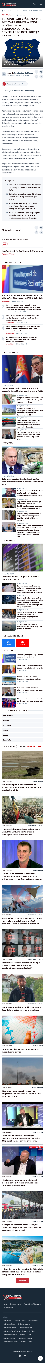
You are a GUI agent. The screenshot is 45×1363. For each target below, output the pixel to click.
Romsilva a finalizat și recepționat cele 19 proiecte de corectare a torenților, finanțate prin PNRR (23, 206)
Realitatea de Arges (24, 1324)
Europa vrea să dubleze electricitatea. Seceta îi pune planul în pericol (29, 626)
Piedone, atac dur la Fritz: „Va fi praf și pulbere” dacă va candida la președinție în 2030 (30, 493)
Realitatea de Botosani (10, 1335)
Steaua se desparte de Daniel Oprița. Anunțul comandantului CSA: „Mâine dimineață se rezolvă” (21, 339)
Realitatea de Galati (25, 1335)
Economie (9, 312)
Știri (11, 11)
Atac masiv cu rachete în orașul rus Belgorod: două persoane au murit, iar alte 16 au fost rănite (21, 1094)
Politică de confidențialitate (32, 1304)
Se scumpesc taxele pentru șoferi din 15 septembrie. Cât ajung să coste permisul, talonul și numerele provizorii (29, 589)
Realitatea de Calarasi (9, 1328)
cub (4, 244)
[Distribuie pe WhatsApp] (36, 77)
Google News (8, 254)
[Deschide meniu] (40, 4)
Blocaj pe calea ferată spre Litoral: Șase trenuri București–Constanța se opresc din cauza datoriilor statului (22, 1227)
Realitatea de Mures (23, 73)
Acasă (5, 11)
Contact (5, 1304)
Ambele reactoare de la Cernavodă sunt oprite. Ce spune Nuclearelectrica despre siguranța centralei (23, 318)
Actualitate (17, 11)
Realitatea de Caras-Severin (11, 1331)
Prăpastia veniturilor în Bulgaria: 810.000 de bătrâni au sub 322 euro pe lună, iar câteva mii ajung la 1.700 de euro (22, 1272)
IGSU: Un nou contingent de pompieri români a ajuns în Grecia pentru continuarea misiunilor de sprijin (24, 215)
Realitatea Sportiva (20, 1320)
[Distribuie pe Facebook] (41, 72)
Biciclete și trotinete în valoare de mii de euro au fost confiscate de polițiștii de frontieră (30, 615)
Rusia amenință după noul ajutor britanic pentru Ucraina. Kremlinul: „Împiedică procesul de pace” (23, 328)
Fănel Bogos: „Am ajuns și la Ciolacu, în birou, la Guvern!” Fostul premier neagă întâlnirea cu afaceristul (20, 1183)
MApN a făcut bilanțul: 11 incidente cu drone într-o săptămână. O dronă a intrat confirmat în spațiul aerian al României (22, 921)
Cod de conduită (8, 1308)
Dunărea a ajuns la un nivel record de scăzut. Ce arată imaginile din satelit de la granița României (22, 787)
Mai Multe (22, 1281)
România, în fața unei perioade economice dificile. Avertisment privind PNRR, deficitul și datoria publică (22, 298)
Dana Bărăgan (37, 1088)
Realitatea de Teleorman (10, 1342)
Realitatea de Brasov (9, 1324)
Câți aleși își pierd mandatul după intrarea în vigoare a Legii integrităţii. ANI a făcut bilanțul (29, 517)
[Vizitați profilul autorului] (4, 74)
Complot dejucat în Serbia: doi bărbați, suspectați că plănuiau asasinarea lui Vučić (25, 187)
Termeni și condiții (15, 1304)
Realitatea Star (33, 1320)
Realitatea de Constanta (25, 1338)
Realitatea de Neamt (9, 1338)
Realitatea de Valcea (28, 1331)
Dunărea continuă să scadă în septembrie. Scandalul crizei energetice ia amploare (22, 1008)
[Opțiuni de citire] (40, 1358)
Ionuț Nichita (38, 781)
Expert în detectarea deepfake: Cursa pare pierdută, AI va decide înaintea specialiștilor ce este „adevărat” (22, 965)
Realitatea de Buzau (26, 1342)
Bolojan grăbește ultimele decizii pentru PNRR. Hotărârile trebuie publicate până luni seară (22, 482)
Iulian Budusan (37, 1132)
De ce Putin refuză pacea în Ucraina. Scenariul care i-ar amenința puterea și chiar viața (28, 435)
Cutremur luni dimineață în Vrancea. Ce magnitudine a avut (20, 1050)
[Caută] (34, 4)
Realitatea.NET (7, 1320)
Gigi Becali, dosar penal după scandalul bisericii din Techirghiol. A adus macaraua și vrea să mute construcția (29, 504)
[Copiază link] (36, 72)
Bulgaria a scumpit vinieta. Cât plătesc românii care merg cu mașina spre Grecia (25, 197)
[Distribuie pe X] (41, 77)
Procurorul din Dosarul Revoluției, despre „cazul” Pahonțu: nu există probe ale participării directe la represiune (21, 832)
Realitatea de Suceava (25, 1328)
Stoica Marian (38, 870)
